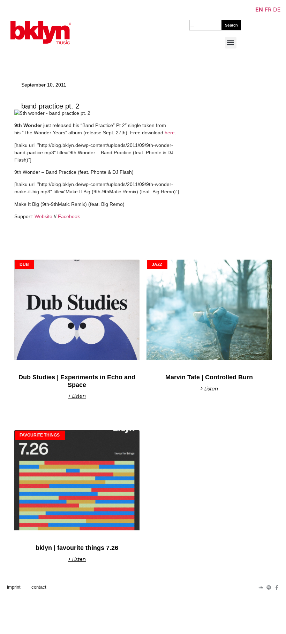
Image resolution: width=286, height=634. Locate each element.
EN (259, 9)
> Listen (77, 396)
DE (277, 9)
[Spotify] (268, 587)
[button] (230, 43)
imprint (14, 587)
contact (38, 587)
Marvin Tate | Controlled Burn (209, 377)
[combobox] (205, 25)
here (170, 132)
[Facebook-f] (276, 587)
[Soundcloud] (260, 587)
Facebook (69, 216)
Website (43, 216)
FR (268, 9)
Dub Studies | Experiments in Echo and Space (76, 381)
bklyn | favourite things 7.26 (77, 547)
